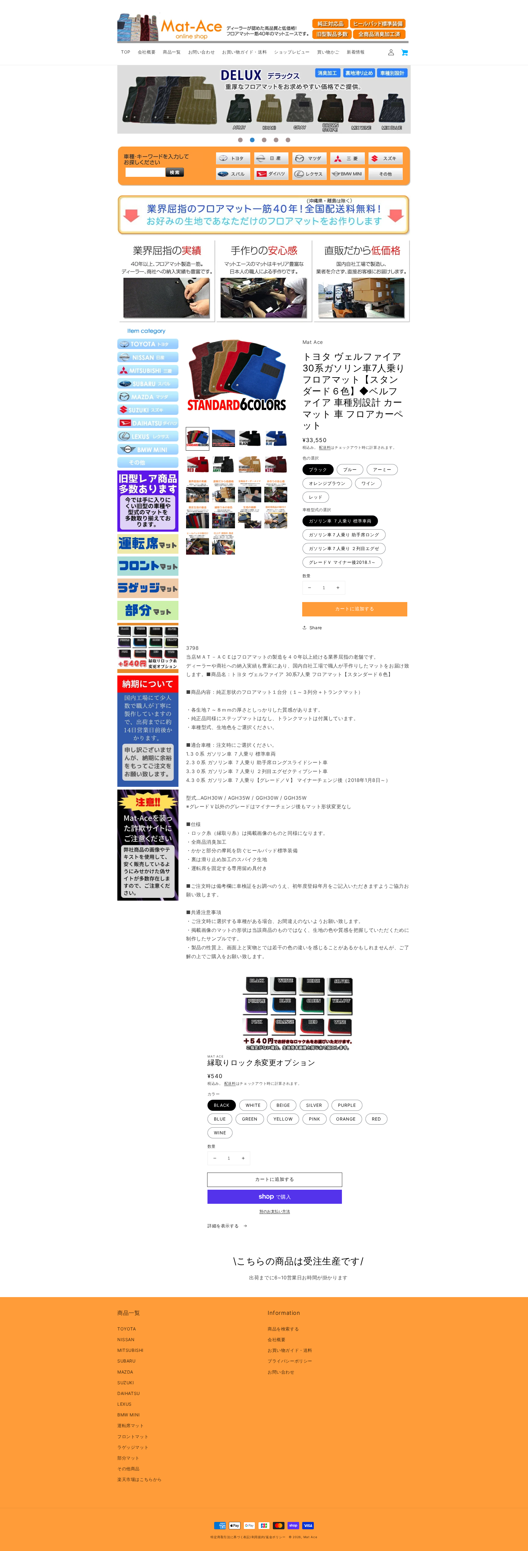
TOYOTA (126, 1328)
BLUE (220, 1118)
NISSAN (126, 1339)
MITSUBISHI (130, 1350)
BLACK (221, 1105)
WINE (220, 1132)
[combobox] (145, 172)
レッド (316, 497)
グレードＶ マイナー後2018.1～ (342, 562)
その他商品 (128, 1468)
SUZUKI (125, 1382)
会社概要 (276, 1339)
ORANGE (346, 1118)
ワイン (368, 483)
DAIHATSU (128, 1393)
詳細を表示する (223, 1225)
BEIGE (283, 1105)
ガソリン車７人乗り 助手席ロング (344, 534)
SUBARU (126, 1360)
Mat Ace (310, 1537)
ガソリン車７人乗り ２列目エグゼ (344, 548)
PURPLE (347, 1105)
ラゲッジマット (132, 1447)
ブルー (350, 469)
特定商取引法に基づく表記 (230, 1537)
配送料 (325, 447)
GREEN (250, 1118)
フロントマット (132, 1436)
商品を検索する (283, 1328)
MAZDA (125, 1371)
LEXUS (124, 1404)
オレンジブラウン (327, 483)
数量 (306, 575)
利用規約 (258, 1537)
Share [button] (316, 627)
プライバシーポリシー (290, 1360)
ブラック (318, 469)
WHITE (253, 1105)
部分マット (128, 1457)
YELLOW (283, 1118)
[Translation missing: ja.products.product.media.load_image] (197, 438)
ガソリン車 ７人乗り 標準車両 (340, 520)
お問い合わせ (281, 1371)
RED (376, 1118)
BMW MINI (128, 1414)
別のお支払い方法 (274, 1211)
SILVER (314, 1105)
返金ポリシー (275, 1537)
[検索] (175, 172)
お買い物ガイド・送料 (290, 1350)
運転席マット (130, 1425)
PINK (314, 1118)
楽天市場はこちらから (139, 1479)
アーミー (382, 469)
